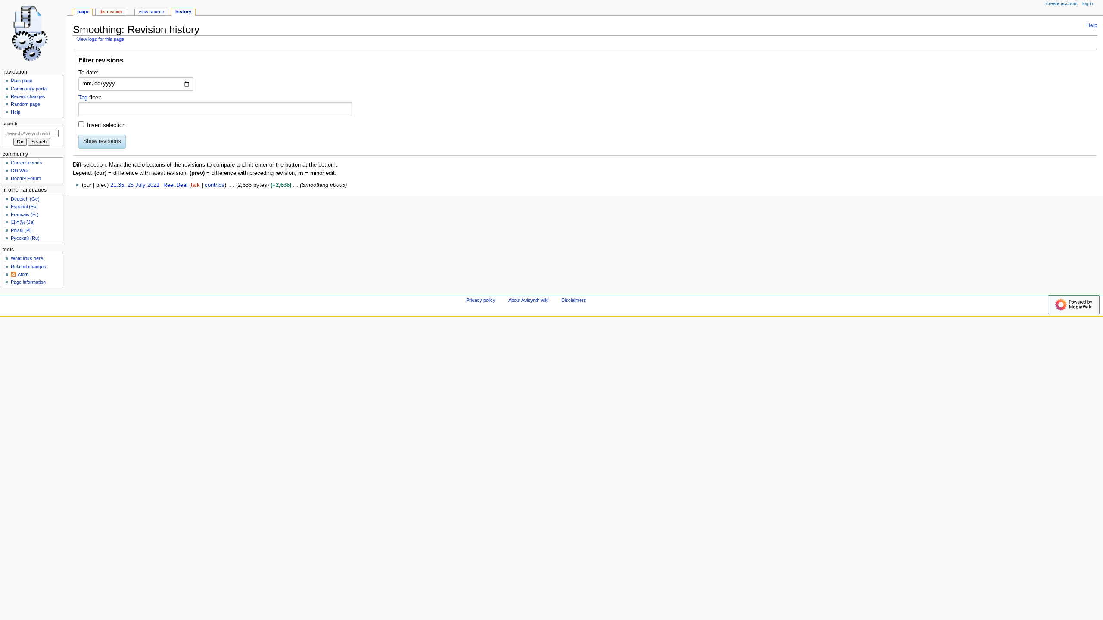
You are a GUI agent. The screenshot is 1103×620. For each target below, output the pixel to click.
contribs (214, 185)
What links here (27, 258)
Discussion (111, 11)
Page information (28, 282)
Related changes (28, 266)
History (183, 11)
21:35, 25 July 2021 (134, 185)
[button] (584, 62)
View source (151, 11)
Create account (1062, 3)
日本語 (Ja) (23, 222)
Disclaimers (573, 300)
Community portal (29, 88)
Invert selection (106, 125)
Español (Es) (24, 206)
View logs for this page (100, 39)
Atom (23, 274)
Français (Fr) (25, 214)
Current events (26, 162)
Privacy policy (480, 300)
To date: (88, 73)
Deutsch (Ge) (25, 199)
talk (195, 185)
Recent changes (28, 96)
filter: (90, 98)
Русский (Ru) (25, 238)
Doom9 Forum (26, 178)
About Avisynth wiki (528, 300)
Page (82, 11)
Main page (21, 80)
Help (1091, 25)
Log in (1087, 3)
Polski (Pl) (21, 230)
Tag (82, 98)
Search (10, 123)
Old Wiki (19, 170)
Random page (25, 104)
